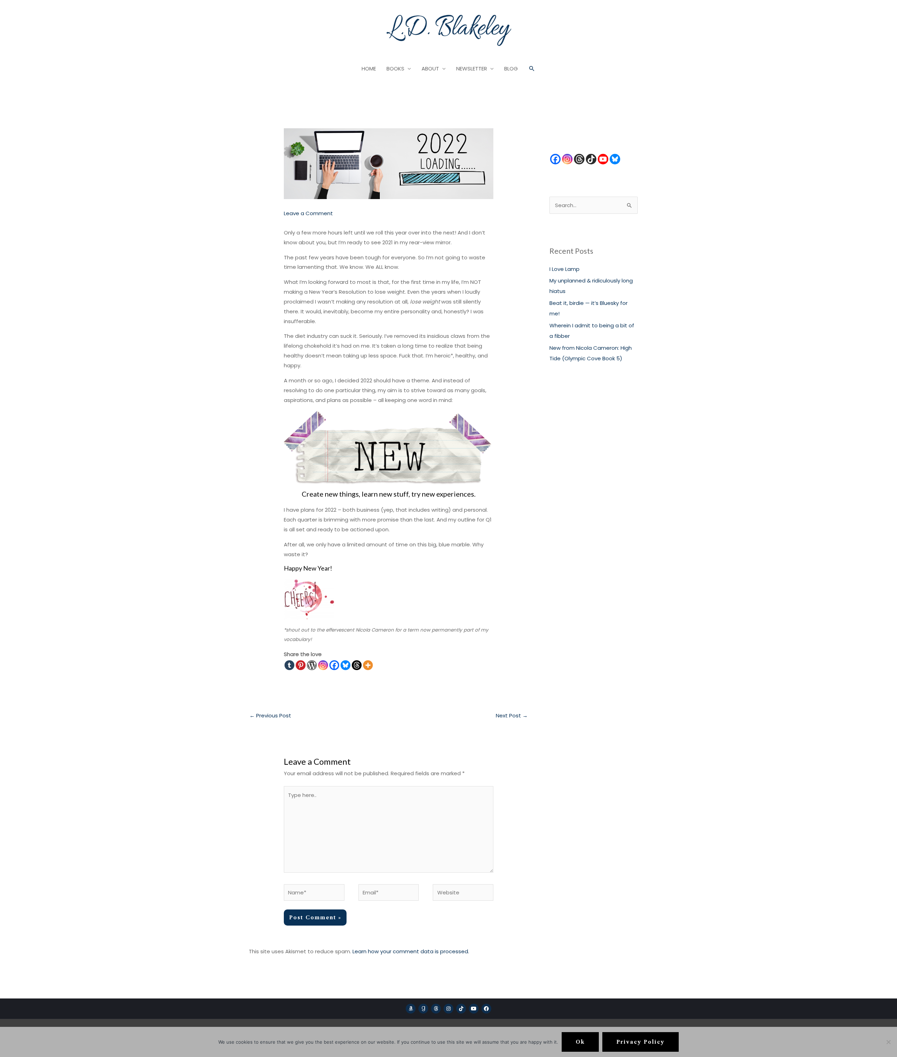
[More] (368, 665)
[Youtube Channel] (603, 159)
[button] (531, 68)
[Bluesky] (345, 665)
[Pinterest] (301, 665)
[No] (888, 1041)
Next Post (512, 715)
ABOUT (430, 68)
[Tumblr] (289, 665)
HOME (369, 68)
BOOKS (395, 68)
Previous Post (270, 715)
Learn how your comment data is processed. (410, 951)
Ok (580, 1042)
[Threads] (357, 665)
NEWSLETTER (471, 68)
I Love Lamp (564, 269)
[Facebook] (334, 665)
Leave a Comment (308, 213)
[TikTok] (591, 159)
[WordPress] (312, 665)
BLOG (511, 68)
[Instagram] (323, 665)
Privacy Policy (640, 1042)
